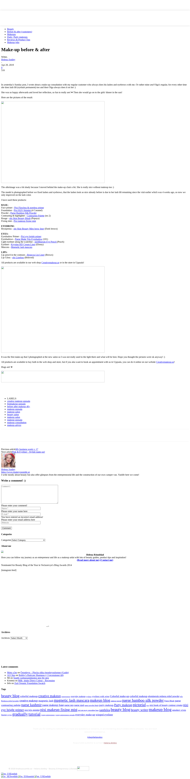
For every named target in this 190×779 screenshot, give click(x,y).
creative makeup (49, 696)
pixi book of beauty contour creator (166, 705)
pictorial (139, 705)
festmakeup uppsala (16, 404)
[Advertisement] (36, 389)
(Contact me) (106, 560)
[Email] (38, 75)
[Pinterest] (27, 75)
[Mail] (27, 750)
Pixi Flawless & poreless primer (29, 207)
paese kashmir (31, 705)
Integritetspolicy (94, 737)
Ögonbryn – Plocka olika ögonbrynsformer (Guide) (44, 672)
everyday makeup (78, 696)
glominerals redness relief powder (163, 696)
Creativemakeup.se (50, 262)
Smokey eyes (6, 715)
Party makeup (123, 705)
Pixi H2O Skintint (22, 210)
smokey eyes (179, 710)
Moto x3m (12, 672)
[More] (60, 75)
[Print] (49, 75)
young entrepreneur (48, 715)
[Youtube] (43, 750)
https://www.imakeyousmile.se (15, 472)
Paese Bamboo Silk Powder (23, 213)
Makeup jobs (13, 42)
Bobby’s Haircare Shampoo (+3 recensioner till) (41, 675)
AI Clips (11, 675)
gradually (20, 714)
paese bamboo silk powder (143, 700)
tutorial (34, 714)
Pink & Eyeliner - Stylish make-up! (28, 452)
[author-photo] (8, 466)
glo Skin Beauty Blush (20, 218)
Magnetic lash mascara (21, 247)
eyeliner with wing (100, 696)
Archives (5, 638)
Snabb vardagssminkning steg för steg (31, 678)
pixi (147, 705)
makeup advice (14, 425)
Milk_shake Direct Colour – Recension (36, 680)
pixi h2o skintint (32, 710)
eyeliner (89, 696)
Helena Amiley (8, 59)
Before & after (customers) (19, 31)
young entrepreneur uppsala (65, 715)
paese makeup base (53, 705)
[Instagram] (19, 750)
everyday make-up (85, 714)
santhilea (104, 709)
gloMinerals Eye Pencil (46, 242)
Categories (6, 540)
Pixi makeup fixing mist (25, 221)
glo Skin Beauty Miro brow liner (29, 228)
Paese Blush (169, 701)
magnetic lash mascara (71, 700)
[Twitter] (17, 75)
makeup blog (100, 700)
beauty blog (10, 696)
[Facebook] (6, 75)
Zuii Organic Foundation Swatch (29, 683)
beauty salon (13, 414)
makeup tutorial (116, 701)
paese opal (79, 705)
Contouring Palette (35, 215)
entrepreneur (65, 696)
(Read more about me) (88, 560)
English (13, 773)
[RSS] (35, 750)
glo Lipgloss (18, 257)
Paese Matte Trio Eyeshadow (28, 239)
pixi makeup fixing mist (58, 709)
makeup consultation (16, 422)
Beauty (10, 29)
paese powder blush (92, 705)
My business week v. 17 (27, 449)
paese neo (69, 705)
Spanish (31, 776)
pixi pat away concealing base (88, 710)
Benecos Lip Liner (35, 255)
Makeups (11, 34)
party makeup (106, 705)
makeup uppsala (14, 409)
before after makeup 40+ (18, 406)
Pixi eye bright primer (31, 236)
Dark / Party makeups (17, 37)
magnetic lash (45, 700)
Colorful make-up (119, 696)
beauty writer (139, 710)
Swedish (14, 776)
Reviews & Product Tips (18, 39)
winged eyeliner (104, 714)
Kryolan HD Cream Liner (23, 244)
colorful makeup (29, 696)
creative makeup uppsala (18, 401)
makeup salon (13, 412)
